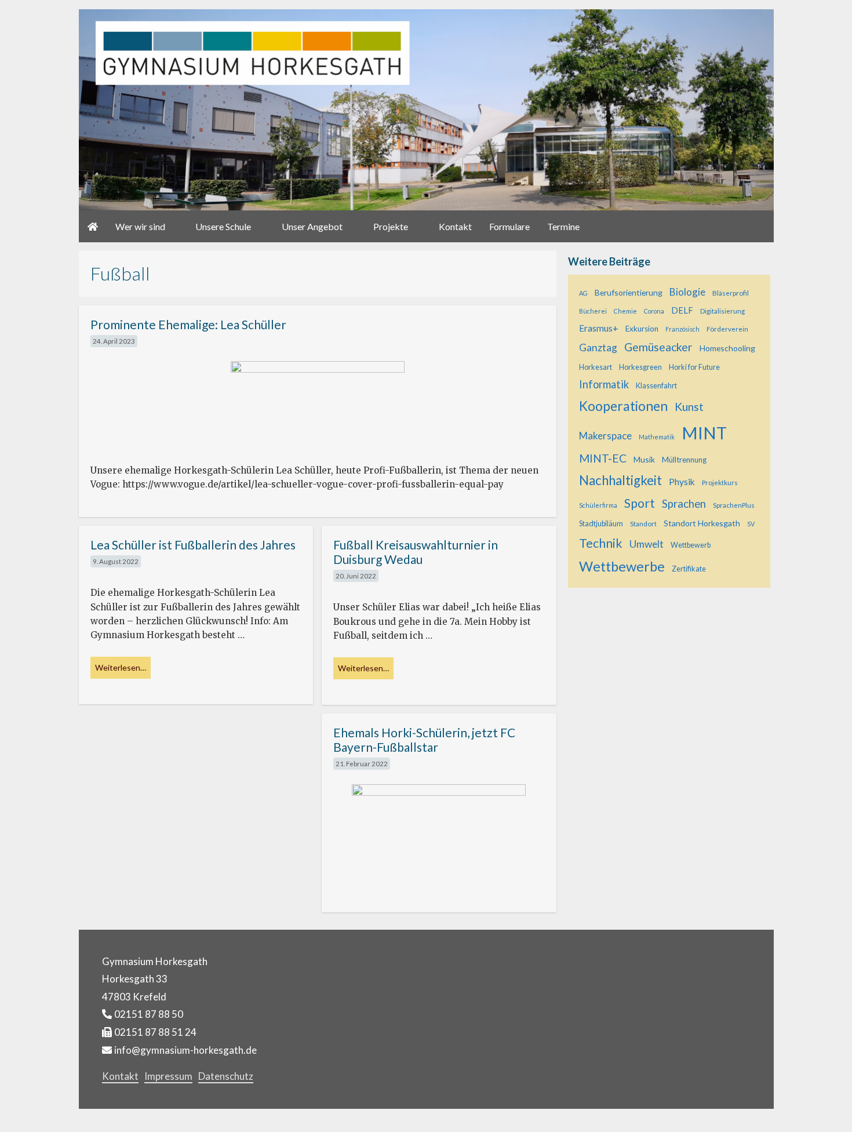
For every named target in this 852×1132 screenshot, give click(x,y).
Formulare (509, 226)
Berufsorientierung (628, 292)
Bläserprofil (730, 293)
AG (583, 293)
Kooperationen (623, 406)
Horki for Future (694, 367)
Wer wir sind (140, 226)
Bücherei (593, 311)
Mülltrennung (684, 459)
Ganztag (598, 347)
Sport (639, 503)
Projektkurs (720, 482)
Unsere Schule (223, 226)
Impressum (168, 1076)
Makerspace (605, 435)
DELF (682, 310)
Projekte (390, 226)
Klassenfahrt (656, 385)
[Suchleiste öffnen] (759, 226)
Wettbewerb (691, 545)
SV (751, 523)
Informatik (604, 384)
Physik (682, 481)
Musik (644, 459)
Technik (600, 543)
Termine (563, 226)
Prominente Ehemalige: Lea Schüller (188, 324)
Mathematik (657, 437)
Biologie (687, 292)
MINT (704, 433)
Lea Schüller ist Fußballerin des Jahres (193, 544)
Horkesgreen (640, 367)
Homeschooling (727, 348)
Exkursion (641, 328)
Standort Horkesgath (702, 523)
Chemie (625, 311)
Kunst (689, 406)
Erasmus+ (598, 328)
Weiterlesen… (120, 667)
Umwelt (646, 544)
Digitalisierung (722, 311)
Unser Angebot (312, 226)
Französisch (682, 329)
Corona (654, 311)
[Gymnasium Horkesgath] (426, 109)
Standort (643, 523)
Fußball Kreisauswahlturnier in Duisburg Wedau (415, 551)
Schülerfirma (598, 505)
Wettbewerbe (622, 566)
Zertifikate (689, 569)
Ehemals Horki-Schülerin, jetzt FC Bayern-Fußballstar (424, 739)
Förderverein (727, 329)
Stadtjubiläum (601, 523)
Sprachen (684, 503)
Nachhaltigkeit (620, 480)
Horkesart (595, 367)
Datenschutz (225, 1076)
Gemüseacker (658, 347)
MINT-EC (603, 458)
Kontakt (455, 226)
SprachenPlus (734, 505)
